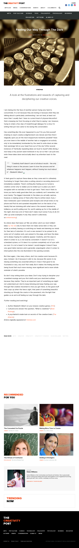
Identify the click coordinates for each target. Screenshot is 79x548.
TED (53, 306)
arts (14, 336)
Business (68, 13)
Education (30, 17)
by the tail (12, 226)
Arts (9, 13)
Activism (40, 17)
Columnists (52, 7)
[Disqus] (39, 366)
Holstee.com (31, 320)
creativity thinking (42, 336)
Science (29, 13)
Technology (31, 531)
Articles (8, 7)
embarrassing (11, 217)
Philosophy (45, 13)
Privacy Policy (15, 541)
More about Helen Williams (34, 481)
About (43, 7)
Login (73, 3)
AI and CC (49, 17)
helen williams (56, 336)
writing (65, 336)
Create (13, 533)
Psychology (57, 13)
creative (21, 336)
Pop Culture (18, 13)
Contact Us (6, 541)
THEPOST (11, 520)
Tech (36, 13)
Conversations (25, 7)
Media (15, 7)
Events (35, 7)
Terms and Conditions (26, 541)
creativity (29, 336)
